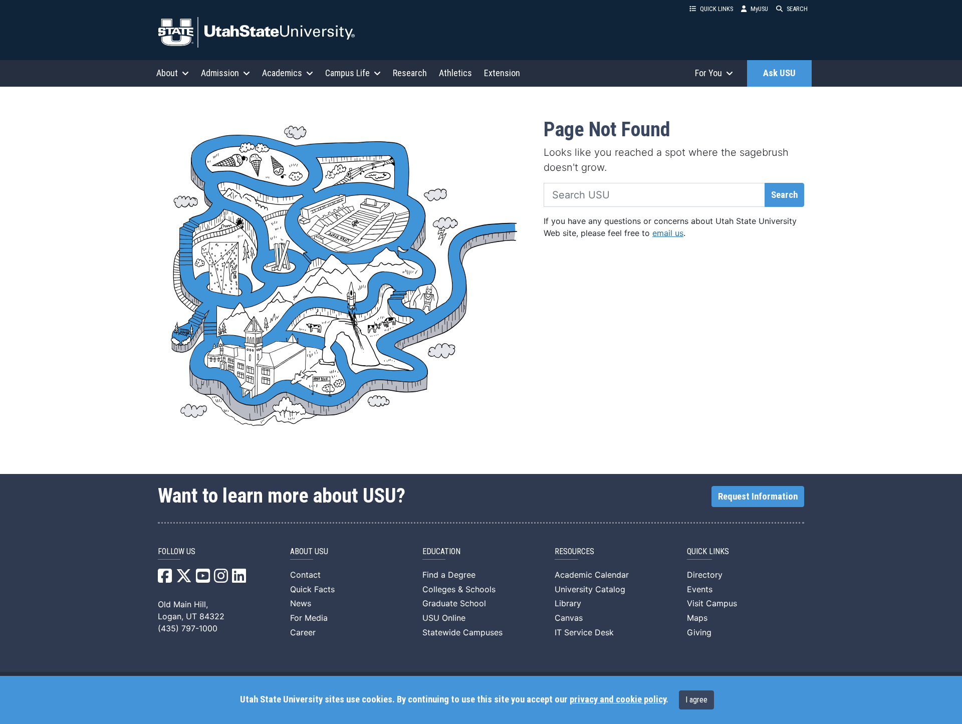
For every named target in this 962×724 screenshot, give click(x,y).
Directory (705, 575)
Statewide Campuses (462, 632)
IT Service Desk (584, 632)
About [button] (167, 73)
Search (784, 194)
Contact (305, 575)
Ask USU (779, 73)
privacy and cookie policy (618, 699)
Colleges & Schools (459, 589)
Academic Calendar (592, 575)
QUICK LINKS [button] (716, 9)
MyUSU (759, 9)
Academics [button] (282, 73)
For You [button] (708, 73)
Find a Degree (448, 575)
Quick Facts (312, 589)
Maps (697, 618)
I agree (696, 699)
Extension (502, 73)
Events (699, 589)
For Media (309, 618)
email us (667, 233)
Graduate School (454, 603)
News (300, 603)
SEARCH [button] (797, 9)
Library (568, 603)
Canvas (569, 618)
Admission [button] (220, 73)
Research (410, 73)
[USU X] (184, 579)
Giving (699, 632)
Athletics (455, 73)
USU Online (443, 618)
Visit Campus (712, 603)
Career (303, 632)
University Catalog (590, 589)
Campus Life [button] (347, 73)
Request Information (758, 496)
